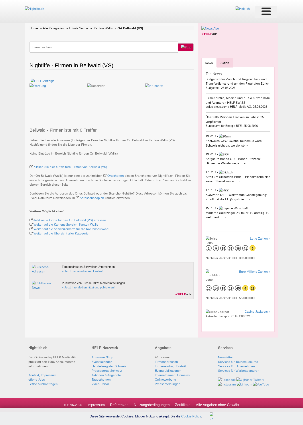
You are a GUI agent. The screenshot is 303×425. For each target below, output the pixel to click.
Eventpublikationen (168, 370)
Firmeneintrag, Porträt (170, 366)
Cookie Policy (191, 416)
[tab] (208, 62)
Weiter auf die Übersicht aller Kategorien (61, 233)
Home (34, 28)
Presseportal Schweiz (107, 370)
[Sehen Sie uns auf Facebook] (227, 379)
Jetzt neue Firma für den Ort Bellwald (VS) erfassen (69, 220)
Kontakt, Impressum (42, 375)
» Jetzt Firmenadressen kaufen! (82, 271)
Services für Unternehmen (236, 366)
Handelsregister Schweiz (109, 366)
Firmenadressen (166, 361)
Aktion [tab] (224, 63)
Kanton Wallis (103, 28)
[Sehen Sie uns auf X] (250, 379)
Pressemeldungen (167, 384)
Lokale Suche (78, 28)
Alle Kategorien (53, 28)
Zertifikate (183, 405)
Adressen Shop (102, 357)
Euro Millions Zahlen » (254, 271)
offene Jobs (36, 379)
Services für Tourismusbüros (238, 361)
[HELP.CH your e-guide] (243, 8)
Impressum (96, 405)
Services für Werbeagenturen (238, 370)
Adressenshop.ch (92, 198)
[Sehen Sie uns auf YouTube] (261, 384)
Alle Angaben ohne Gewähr (217, 405)
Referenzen (119, 405)
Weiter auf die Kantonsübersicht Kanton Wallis (65, 224)
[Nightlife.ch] (34, 8)
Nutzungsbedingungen (152, 405)
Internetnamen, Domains (172, 375)
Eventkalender (102, 361)
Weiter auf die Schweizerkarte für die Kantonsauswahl (71, 229)
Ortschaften (115, 175)
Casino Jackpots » (257, 311)
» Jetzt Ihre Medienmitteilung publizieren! (88, 287)
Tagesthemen (101, 379)
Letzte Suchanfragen (43, 384)
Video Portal (100, 384)
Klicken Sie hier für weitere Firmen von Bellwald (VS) (70, 167)
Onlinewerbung (165, 379)
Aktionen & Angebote (106, 375)
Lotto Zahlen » (260, 238)
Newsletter (225, 357)
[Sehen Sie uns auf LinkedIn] (244, 384)
